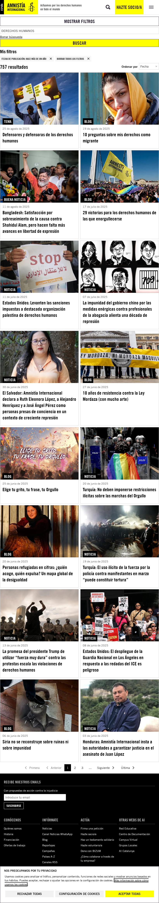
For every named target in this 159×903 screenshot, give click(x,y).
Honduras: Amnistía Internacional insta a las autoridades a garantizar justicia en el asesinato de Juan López (118, 748)
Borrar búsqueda (11, 37)
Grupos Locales (128, 845)
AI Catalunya (126, 850)
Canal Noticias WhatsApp (57, 834)
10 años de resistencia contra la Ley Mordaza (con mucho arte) (113, 396)
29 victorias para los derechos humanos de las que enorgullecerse (119, 216)
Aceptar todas (129, 894)
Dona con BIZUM (91, 850)
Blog (45, 839)
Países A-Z (48, 856)
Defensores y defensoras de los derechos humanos (38, 138)
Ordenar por (129, 66)
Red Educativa (127, 828)
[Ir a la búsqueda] (108, 7)
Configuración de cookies (79, 894)
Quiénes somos (13, 828)
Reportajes (48, 845)
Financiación (11, 839)
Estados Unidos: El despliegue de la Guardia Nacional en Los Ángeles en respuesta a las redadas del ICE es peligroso (113, 660)
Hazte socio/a (129, 7)
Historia (8, 834)
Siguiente (103, 768)
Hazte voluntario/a (91, 845)
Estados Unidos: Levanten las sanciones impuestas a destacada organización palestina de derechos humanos (36, 309)
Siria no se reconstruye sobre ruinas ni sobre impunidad (35, 745)
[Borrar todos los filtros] (88, 58)
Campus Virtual (128, 839)
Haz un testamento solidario (97, 839)
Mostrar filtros (79, 21)
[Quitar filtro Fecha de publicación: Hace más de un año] (51, 58)
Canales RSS (50, 862)
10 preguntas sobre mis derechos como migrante (116, 138)
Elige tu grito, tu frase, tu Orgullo (30, 489)
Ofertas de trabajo (14, 845)
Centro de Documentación (134, 834)
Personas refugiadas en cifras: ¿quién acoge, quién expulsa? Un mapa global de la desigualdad (38, 573)
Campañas (48, 850)
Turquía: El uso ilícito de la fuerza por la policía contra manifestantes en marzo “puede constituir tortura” (116, 573)
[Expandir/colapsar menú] (151, 7)
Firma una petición (92, 828)
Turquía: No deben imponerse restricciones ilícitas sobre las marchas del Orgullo (119, 493)
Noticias (47, 828)
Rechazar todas (29, 894)
